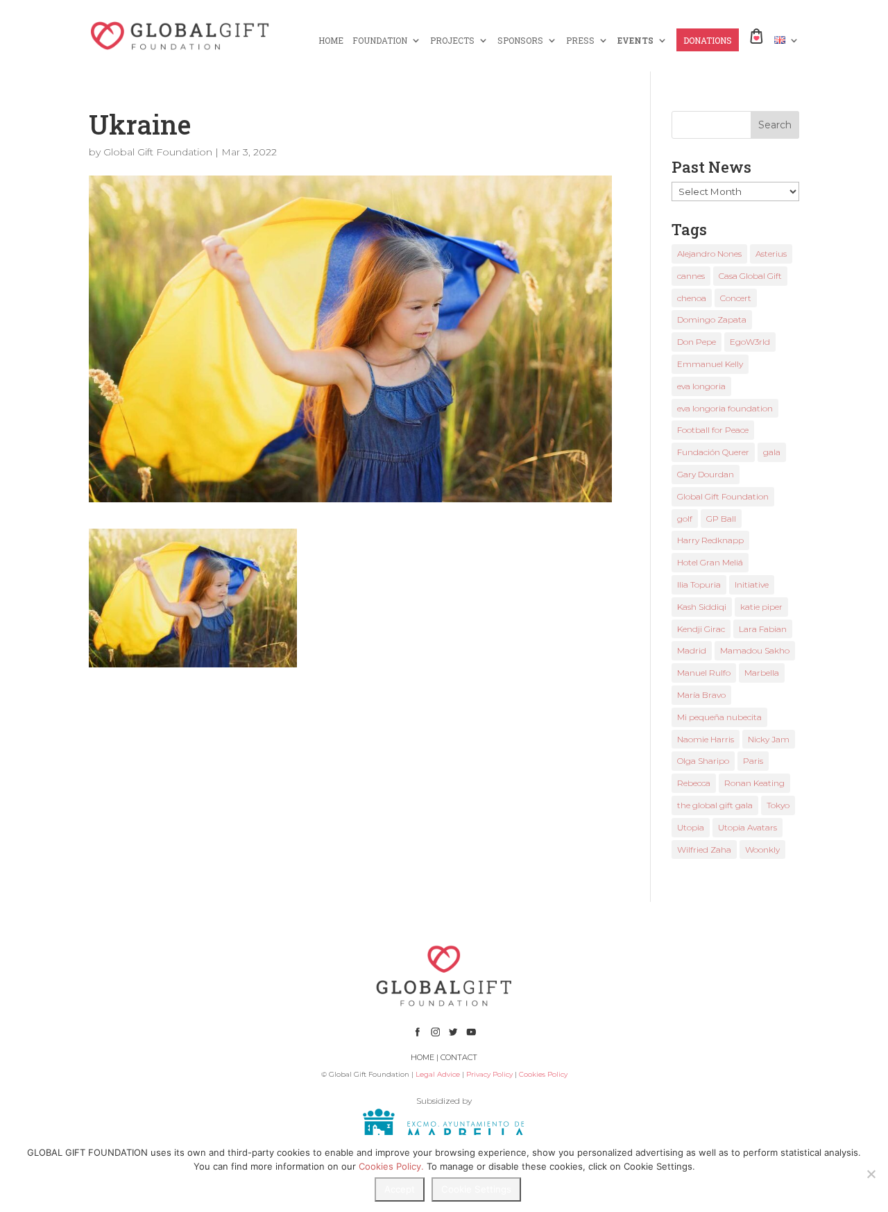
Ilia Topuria (699, 584)
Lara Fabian (763, 629)
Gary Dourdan (705, 474)
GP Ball (721, 518)
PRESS (580, 40)
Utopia (690, 827)
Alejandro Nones (709, 253)
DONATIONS (707, 40)
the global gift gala (715, 805)
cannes (691, 276)
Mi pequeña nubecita (719, 717)
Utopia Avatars (747, 827)
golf (684, 518)
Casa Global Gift (750, 276)
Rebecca (693, 783)
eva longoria (701, 386)
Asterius (771, 253)
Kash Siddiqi (701, 606)
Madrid (691, 650)
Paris (753, 761)
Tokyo (778, 805)
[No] (871, 1174)
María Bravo (701, 695)
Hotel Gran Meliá (710, 562)
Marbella (761, 672)
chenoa (691, 298)
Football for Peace (713, 430)
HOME (330, 40)
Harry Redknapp (710, 540)
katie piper (761, 606)
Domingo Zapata (711, 319)
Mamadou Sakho (754, 650)
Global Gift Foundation (157, 152)
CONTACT (459, 1057)
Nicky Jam (768, 739)
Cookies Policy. (391, 1166)
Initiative (752, 584)
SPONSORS (520, 40)
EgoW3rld (750, 341)
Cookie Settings (476, 1189)
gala (771, 452)
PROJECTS (452, 40)
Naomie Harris (705, 739)
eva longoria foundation (725, 408)
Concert (735, 298)
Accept (399, 1189)
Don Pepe (696, 341)
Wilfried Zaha (704, 849)
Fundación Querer (713, 452)
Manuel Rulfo (704, 672)
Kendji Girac (701, 629)
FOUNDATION (379, 40)
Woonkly (762, 849)
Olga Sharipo (703, 761)
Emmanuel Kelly (710, 364)
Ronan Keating (754, 783)
